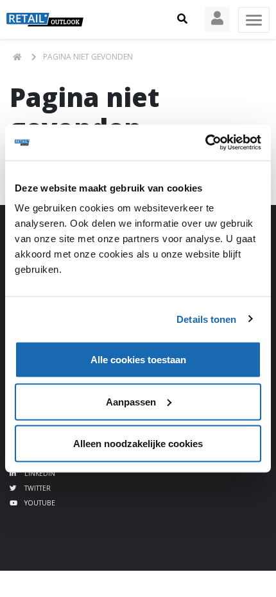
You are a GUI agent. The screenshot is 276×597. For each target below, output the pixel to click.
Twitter (36, 488)
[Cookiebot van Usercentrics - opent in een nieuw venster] (205, 143)
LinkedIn (38, 473)
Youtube (38, 502)
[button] (182, 19)
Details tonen (206, 318)
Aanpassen (131, 401)
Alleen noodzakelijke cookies (138, 443)
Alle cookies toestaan (138, 359)
